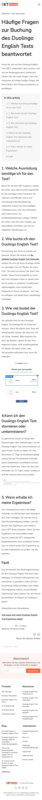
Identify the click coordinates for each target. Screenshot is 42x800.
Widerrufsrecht (27, 756)
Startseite (6, 13)
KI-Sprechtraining (8, 710)
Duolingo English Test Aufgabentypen (30, 718)
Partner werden (27, 760)
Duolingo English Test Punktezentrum (30, 693)
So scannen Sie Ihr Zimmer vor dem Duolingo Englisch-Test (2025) (10, 764)
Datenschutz (26, 752)
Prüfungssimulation (8, 714)
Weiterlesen (6, 772)
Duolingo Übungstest (9, 696)
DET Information (18, 13)
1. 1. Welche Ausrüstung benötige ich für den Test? (21, 105)
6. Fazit (9, 156)
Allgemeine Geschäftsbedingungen (30, 746)
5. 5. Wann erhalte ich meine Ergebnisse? (19, 148)
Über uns (25, 737)
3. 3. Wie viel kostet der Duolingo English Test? (21, 125)
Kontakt (25, 741)
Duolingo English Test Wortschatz (30, 699)
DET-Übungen (7, 692)
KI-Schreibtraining (8, 706)
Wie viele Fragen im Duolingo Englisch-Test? (10, 732)
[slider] (15, 626)
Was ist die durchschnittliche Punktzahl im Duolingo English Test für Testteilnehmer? (10, 752)
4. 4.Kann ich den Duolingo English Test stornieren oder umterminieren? (19, 137)
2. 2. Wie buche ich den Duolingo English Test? (21, 115)
